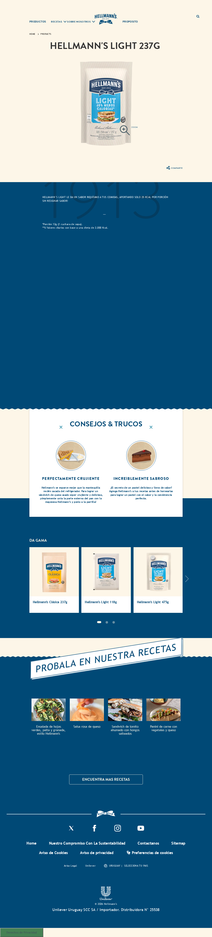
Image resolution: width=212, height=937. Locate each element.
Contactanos (148, 843)
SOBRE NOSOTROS (79, 22)
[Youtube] (140, 830)
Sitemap (178, 843)
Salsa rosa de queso (86, 726)
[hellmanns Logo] (106, 19)
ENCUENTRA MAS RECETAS (106, 779)
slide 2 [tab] (107, 622)
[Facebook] (94, 830)
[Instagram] (117, 830)
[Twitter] (71, 830)
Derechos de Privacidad (21, 932)
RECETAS (56, 22)
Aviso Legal (70, 865)
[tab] (104, 213)
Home (31, 843)
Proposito (130, 21)
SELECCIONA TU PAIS (136, 865)
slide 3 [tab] (114, 622)
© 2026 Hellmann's (106, 904)
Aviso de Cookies (53, 852)
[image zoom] (129, 131)
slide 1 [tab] (99, 622)
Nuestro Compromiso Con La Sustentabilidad (87, 843)
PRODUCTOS (37, 21)
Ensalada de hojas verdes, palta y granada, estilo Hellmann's (48, 730)
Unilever (90, 865)
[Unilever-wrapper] (106, 899)
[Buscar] (199, 14)
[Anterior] (25, 582)
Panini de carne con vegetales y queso (163, 728)
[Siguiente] (187, 582)
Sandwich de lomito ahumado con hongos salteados (125, 730)
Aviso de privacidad (96, 852)
